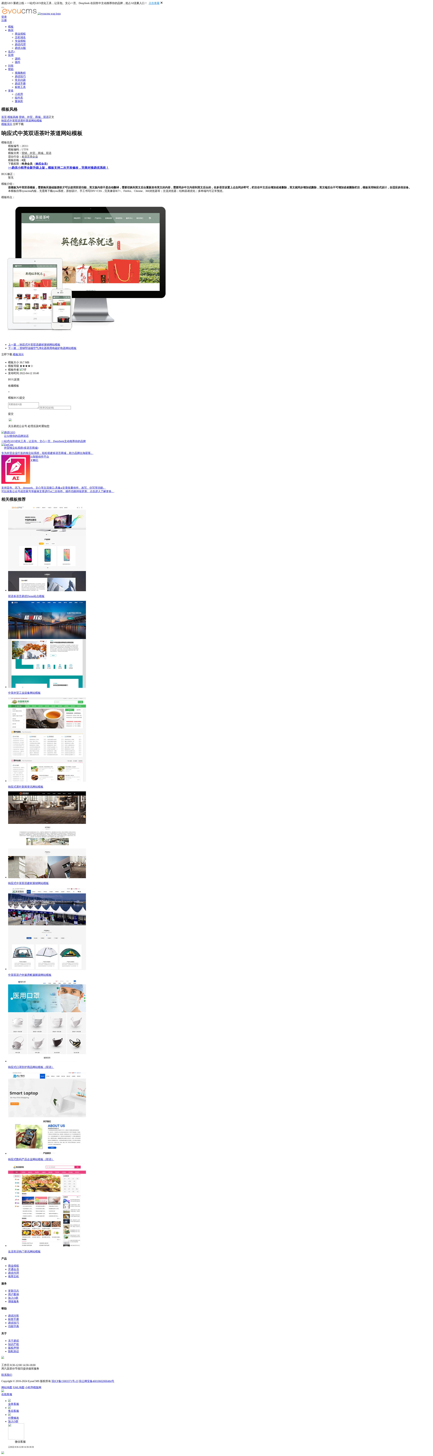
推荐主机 (13, 1276)
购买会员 (41, 163)
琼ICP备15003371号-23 (65, 1381)
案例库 (19, 101)
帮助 (11, 69)
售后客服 (13, 1410)
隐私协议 (13, 1351)
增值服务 (13, 1301)
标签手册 (13, 1319)
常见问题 (20, 80)
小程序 (19, 94)
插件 (17, 62)
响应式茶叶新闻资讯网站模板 (25, 786)
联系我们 (6, 1374)
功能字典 (13, 1326)
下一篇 (42, 348)
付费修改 (13, 1417)
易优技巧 (20, 76)
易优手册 (20, 83)
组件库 (19, 97)
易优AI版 (20, 48)
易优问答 (13, 1315)
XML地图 (18, 1387)
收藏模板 (13, 385)
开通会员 (13, 1269)
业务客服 (13, 1404)
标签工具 (20, 87)
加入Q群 (13, 1297)
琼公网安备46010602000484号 (96, 1381)
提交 (11, 413)
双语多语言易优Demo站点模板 (26, 596)
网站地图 (6, 1387)
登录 (4, 16)
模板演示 (6, 124)
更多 (11, 90)
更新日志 (13, 1290)
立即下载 (18, 124)
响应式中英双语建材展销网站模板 (28, 883)
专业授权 (20, 40)
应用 (11, 55)
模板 (11, 26)
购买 (11, 30)
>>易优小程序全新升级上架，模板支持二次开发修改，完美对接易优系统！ (58, 167)
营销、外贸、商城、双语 (34, 117)
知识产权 (13, 1344)
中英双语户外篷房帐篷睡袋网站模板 (29, 974)
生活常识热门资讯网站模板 (24, 1251)
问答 (11, 65)
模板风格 (12, 117)
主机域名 (20, 37)
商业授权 (20, 33)
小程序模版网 (33, 1387)
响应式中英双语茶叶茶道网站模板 (21, 120)
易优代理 (20, 44)
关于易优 (13, 1340)
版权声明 (13, 1347)
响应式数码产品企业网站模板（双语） (31, 1159)
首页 (4, 117)
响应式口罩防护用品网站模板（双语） (31, 1067)
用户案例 (13, 1294)
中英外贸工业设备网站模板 (24, 692)
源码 (17, 58)
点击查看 (154, 3)
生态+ (11, 51)
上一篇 (34, 344)
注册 (4, 20)
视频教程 (20, 72)
